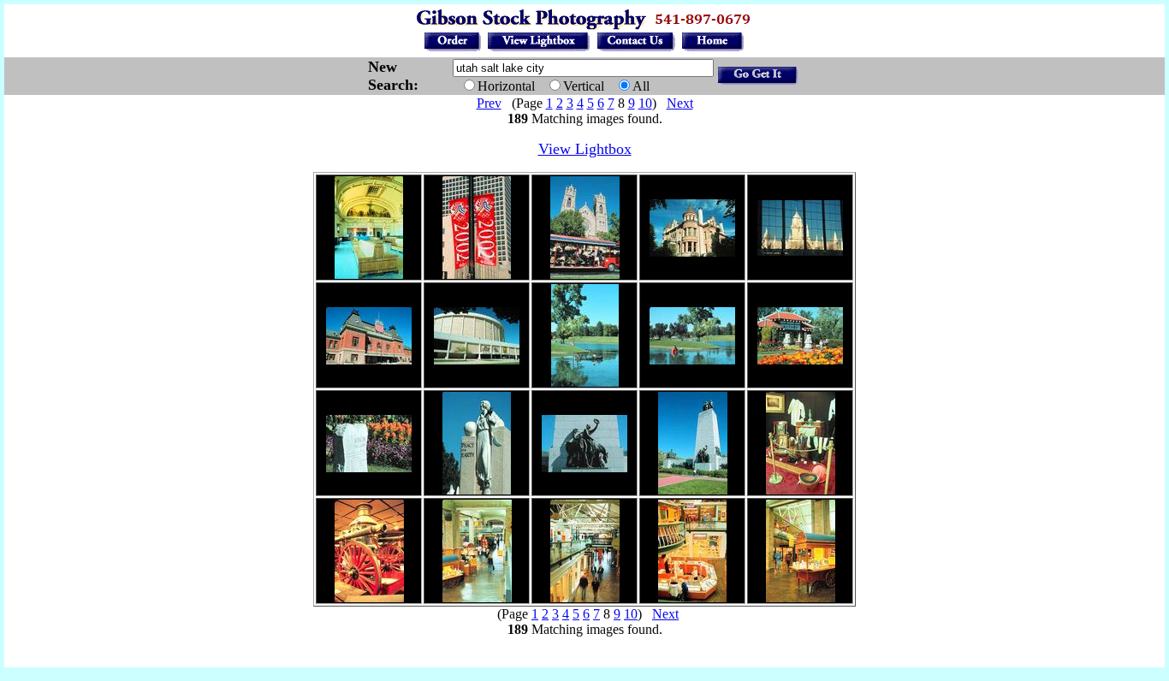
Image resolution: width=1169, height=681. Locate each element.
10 (645, 103)
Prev (489, 103)
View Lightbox (585, 148)
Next (680, 103)
